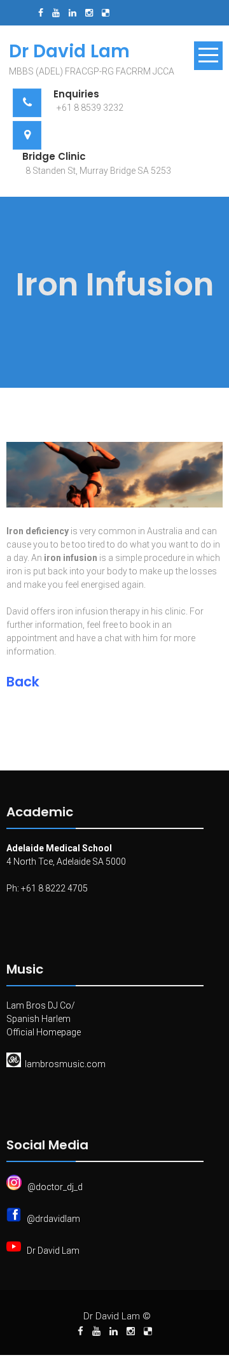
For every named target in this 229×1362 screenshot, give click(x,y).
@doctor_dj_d (55, 1187)
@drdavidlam (53, 1219)
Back (22, 681)
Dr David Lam (53, 1250)
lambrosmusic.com (65, 1064)
